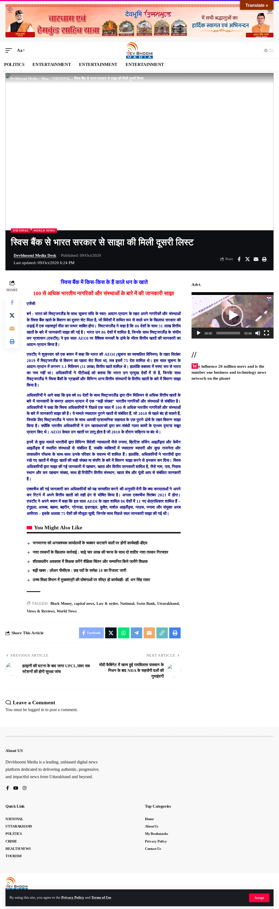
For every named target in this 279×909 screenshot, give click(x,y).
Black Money (61, 604)
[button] (259, 897)
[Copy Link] (162, 632)
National (127, 604)
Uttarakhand (168, 604)
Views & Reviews (40, 611)
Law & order (107, 604)
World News (44, 230)
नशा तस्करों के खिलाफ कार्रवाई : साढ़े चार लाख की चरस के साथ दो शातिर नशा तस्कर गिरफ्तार (100, 552)
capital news (84, 604)
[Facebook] (7, 788)
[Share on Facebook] (239, 259)
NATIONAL (21, 230)
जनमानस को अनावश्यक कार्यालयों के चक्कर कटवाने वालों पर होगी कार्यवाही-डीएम (90, 543)
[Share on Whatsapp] (123, 632)
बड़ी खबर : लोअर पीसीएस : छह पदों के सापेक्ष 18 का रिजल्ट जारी (79, 570)
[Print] (264, 259)
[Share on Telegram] (136, 632)
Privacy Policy (72, 897)
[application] (233, 315)
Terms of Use (101, 897)
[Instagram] (24, 788)
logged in (36, 709)
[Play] (198, 333)
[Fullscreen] (266, 333)
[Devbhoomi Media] (139, 50)
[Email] (256, 259)
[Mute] (257, 333)
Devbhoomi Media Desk (35, 255)
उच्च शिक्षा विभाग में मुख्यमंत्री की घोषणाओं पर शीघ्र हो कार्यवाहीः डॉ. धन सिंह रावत (91, 580)
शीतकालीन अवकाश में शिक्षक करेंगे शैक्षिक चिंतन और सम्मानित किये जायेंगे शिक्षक (90, 561)
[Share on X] (247, 259)
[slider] (228, 333)
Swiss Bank (146, 604)
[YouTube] (16, 788)
